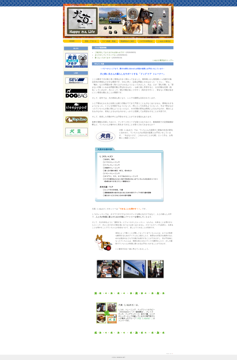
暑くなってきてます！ (103, 58)
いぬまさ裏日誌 (165, 41)
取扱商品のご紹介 (127, 41)
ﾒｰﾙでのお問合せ (146, 41)
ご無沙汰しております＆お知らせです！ (110, 52)
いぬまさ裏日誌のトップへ (163, 60)
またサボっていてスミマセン (106, 55)
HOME (72, 41)
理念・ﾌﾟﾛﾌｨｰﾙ (90, 41)
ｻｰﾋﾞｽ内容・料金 (109, 41)
